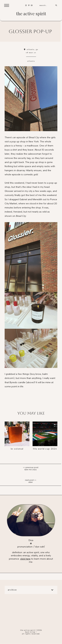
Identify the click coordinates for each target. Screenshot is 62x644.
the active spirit (31, 13)
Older (30, 482)
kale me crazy (30, 470)
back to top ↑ (31, 632)
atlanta (31, 61)
